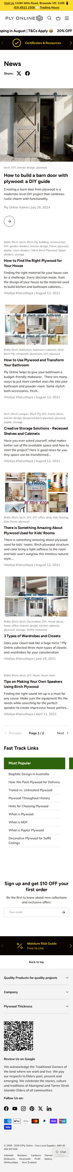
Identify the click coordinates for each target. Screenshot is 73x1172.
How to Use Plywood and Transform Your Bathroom (34, 362)
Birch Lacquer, (20, 414)
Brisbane (22, 1155)
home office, (12, 625)
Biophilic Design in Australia (29, 774)
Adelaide (9, 1155)
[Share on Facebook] (27, 73)
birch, (7, 167)
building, (44, 242)
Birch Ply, (33, 242)
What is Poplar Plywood (26, 830)
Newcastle (25, 1158)
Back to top (36, 962)
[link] (15, 733)
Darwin (49, 1155)
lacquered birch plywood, (39, 418)
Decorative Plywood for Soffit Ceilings (30, 840)
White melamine (37, 629)
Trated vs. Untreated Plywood (30, 790)
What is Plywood (21, 814)
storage (19, 254)
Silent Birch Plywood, (44, 250)
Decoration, (34, 621)
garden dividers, (20, 246)
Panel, (53, 246)
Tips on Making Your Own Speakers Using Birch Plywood (33, 684)
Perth (37, 1158)
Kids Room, (11, 521)
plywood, (63, 246)
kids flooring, (61, 517)
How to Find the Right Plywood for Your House (33, 263)
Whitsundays (11, 1162)
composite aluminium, (30, 354)
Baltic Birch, (11, 242)
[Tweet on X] (19, 73)
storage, (21, 629)
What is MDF (18, 822)
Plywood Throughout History (29, 798)
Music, (37, 675)
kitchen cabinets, (49, 625)
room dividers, (22, 250)
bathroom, (26, 349)
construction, (58, 242)
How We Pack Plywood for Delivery (34, 782)
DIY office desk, (43, 517)
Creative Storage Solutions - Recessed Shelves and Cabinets (36, 431)
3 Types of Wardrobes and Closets (32, 636)
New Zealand (29, 1162)
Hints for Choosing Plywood (28, 806)
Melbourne (9, 1158)
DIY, (14, 167)
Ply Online (27, 1145)
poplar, (8, 250)
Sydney (48, 1158)
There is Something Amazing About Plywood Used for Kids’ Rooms (33, 530)
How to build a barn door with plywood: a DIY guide (36, 178)
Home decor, (56, 414)
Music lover (48, 675)
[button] (58, 18)
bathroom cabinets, (45, 349)
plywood (41, 167)
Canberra (36, 1155)
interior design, (26, 167)
